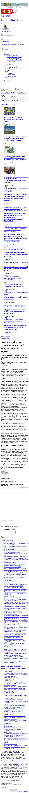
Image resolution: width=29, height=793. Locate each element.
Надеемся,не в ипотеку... (10, 744)
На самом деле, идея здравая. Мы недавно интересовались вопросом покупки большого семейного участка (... (15, 735)
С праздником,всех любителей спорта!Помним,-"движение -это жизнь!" (14, 706)
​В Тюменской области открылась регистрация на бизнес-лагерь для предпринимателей (13, 612)
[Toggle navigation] (1, 51)
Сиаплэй (6, 70)
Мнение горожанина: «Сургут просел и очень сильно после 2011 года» (15, 721)
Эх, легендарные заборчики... (12, 726)
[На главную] (10, 13)
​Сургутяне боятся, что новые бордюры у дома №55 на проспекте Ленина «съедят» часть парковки (15, 608)
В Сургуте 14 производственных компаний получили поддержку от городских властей (16, 327)
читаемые (5, 668)
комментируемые (17, 668)
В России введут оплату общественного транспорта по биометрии (15, 630)
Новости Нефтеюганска (13, 58)
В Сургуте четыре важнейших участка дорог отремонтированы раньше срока (15, 311)
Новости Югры (11, 61)
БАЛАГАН (7, 80)
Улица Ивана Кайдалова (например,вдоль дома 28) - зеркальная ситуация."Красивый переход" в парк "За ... (15, 697)
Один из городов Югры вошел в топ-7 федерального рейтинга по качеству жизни (15, 658)
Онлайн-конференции (13, 67)
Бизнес (6, 71)
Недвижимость (11, 74)
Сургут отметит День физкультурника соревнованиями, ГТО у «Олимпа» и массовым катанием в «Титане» (14, 710)
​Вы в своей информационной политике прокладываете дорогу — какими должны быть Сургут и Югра (15, 570)
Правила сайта (5, 780)
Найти (18, 89)
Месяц (11, 540)
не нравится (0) (12, 481)
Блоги (8, 65)
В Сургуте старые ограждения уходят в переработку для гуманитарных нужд (14, 728)
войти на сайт (11, 529)
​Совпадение (8, 647)
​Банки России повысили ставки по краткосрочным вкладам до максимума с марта (15, 640)
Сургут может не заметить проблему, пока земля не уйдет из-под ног (15, 654)
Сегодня (3, 540)
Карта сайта (4, 787)
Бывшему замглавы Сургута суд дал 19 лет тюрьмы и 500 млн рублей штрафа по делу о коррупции (16, 645)
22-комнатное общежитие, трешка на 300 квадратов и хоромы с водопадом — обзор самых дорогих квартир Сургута (15, 589)
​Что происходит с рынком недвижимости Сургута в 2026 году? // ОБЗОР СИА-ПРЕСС (15, 593)
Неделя (8, 540)
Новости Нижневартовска (14, 57)
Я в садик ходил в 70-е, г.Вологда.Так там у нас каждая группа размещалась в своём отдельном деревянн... (16, 683)
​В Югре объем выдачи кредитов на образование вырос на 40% (13, 566)
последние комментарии (11, 666)
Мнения (6, 63)
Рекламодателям (14, 780)
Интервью (10, 64)
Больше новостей (5, 336)
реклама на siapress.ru (26, 7)
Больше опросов (5, 338)
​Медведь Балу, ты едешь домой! (14, 573)
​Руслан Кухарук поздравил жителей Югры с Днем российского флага (16, 575)
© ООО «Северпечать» (14, 752)
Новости (6, 54)
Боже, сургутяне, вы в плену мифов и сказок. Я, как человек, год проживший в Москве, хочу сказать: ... (15, 717)
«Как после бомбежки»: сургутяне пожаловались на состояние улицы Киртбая (16, 700)
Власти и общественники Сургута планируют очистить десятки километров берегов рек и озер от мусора (15, 584)
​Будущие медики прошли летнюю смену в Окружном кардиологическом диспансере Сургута (16, 179)
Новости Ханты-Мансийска (14, 60)
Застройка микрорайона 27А (8, 93)
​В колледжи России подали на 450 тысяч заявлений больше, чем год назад (16, 268)
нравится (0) (4, 481)
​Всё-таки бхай (9, 596)
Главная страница (7, 98)
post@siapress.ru (16, 760)
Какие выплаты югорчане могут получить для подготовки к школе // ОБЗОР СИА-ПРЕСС (15, 651)
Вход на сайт (4, 49)
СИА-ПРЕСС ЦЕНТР (19, 755)
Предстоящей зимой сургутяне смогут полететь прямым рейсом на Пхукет (15, 254)
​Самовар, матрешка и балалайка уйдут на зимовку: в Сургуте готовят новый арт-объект (15, 138)
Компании (10, 73)
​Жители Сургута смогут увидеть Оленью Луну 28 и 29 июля (15, 661)
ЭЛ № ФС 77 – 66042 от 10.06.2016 (10, 765)
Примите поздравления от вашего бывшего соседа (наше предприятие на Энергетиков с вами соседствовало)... (16, 674)
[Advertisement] (14, 504)
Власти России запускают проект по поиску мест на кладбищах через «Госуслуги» (16, 738)
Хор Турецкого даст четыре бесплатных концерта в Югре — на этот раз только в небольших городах (15, 599)
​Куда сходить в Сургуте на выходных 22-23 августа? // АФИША (13, 119)
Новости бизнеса (11, 76)
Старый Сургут (8, 68)
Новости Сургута (12, 55)
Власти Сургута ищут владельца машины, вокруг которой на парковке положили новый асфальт (15, 197)
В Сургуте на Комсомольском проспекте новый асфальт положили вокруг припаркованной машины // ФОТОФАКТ (14, 217)
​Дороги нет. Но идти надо (11, 677)
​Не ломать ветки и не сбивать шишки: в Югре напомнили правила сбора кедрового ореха (15, 158)
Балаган (6, 77)
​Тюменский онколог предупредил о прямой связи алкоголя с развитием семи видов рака (16, 603)
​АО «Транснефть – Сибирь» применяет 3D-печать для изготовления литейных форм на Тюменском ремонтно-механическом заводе (15, 238)
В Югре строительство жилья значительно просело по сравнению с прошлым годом (14, 284)
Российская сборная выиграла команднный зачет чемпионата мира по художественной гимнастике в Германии (16, 617)
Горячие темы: (6, 90)
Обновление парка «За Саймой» (15, 92)
